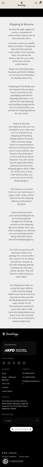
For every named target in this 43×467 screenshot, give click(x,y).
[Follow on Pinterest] (19, 363)
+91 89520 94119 (28, 373)
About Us (6, 384)
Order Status (7, 391)
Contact (5, 387)
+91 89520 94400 (28, 377)
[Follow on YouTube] (9, 363)
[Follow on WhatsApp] (24, 363)
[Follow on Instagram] (4, 363)
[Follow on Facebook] (14, 363)
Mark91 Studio (17, 461)
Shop (4, 373)
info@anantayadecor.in (31, 382)
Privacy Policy (24, 457)
